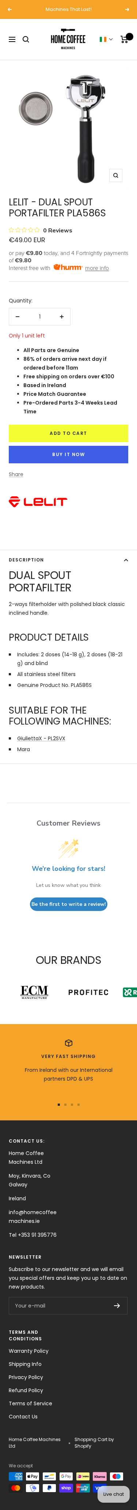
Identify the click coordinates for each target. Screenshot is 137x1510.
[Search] (26, 39)
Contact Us (23, 1416)
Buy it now (68, 454)
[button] (106, 39)
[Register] (117, 1305)
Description (26, 560)
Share (16, 474)
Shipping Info (25, 1364)
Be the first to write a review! (68, 904)
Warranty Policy (29, 1351)
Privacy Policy (26, 1377)
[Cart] (124, 39)
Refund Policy (26, 1390)
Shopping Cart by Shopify (94, 1442)
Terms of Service (30, 1403)
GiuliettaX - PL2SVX (41, 738)
